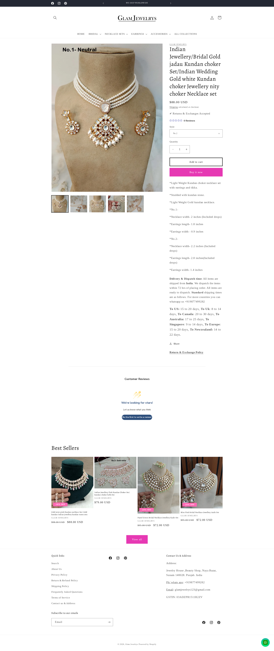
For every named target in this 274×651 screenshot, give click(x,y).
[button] (55, 17)
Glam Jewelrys (178, 44)
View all (137, 539)
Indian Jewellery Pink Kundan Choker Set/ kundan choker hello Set (112, 493)
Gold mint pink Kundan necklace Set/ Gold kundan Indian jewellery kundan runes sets (69, 513)
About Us (56, 569)
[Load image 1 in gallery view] (59, 203)
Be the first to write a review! (137, 417)
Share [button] (177, 343)
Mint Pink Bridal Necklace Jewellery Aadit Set (200, 512)
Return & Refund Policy (64, 580)
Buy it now (196, 172)
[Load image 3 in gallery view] (97, 203)
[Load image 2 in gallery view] (78, 203)
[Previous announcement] (103, 3)
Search (55, 563)
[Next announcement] (171, 3)
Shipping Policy (60, 586)
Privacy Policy (59, 574)
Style (172, 127)
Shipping (174, 107)
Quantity (174, 141)
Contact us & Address (63, 603)
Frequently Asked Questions (67, 592)
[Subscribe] (109, 622)
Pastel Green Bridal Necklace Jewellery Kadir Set (158, 518)
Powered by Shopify (147, 644)
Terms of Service (60, 597)
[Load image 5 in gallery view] (135, 203)
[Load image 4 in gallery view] (116, 203)
